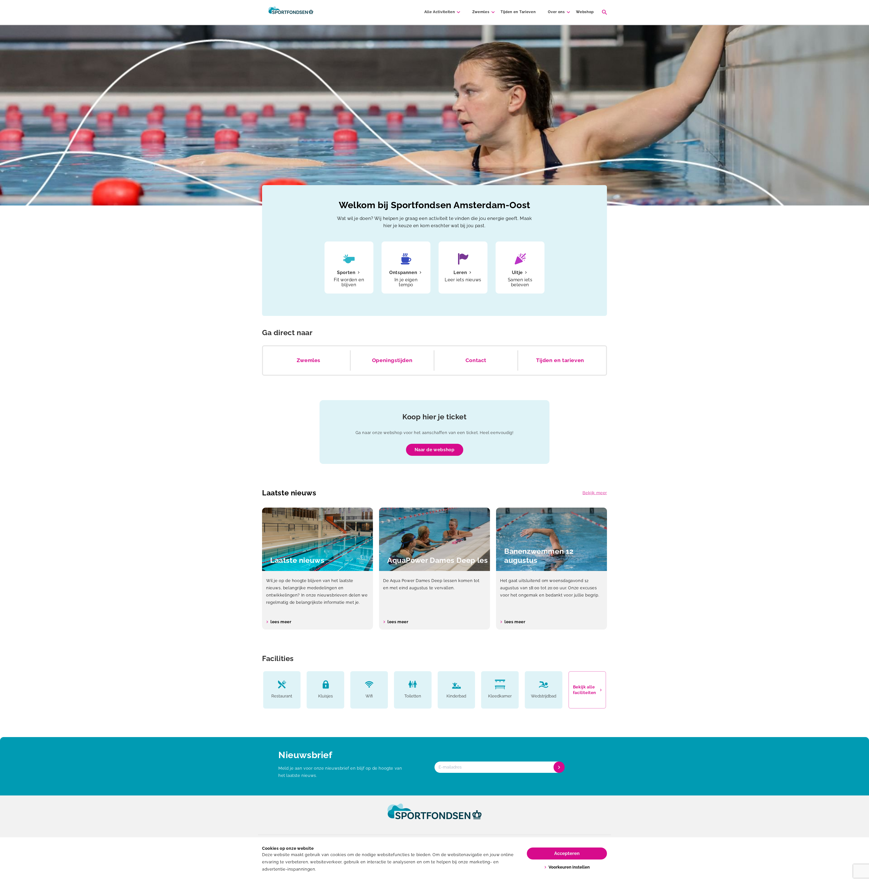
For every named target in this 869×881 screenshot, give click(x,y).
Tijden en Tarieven (518, 12)
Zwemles (480, 12)
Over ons (556, 12)
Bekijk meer (595, 492)
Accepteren (567, 853)
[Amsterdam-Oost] (291, 12)
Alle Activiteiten (439, 12)
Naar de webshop (435, 449)
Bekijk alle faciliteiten (584, 690)
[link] (434, 816)
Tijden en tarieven (560, 360)
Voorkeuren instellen (569, 867)
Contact (476, 360)
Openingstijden (392, 360)
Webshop (585, 12)
